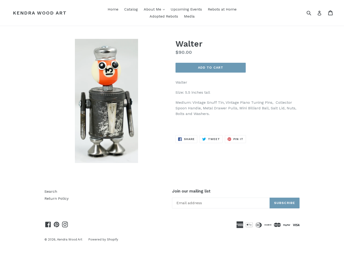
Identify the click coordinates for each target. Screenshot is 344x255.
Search (50, 191)
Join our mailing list (191, 191)
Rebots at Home (222, 9)
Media (189, 16)
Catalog (131, 9)
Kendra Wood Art (40, 13)
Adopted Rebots (164, 16)
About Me (155, 9)
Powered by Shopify (103, 239)
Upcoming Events (186, 9)
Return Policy (56, 198)
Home (113, 9)
